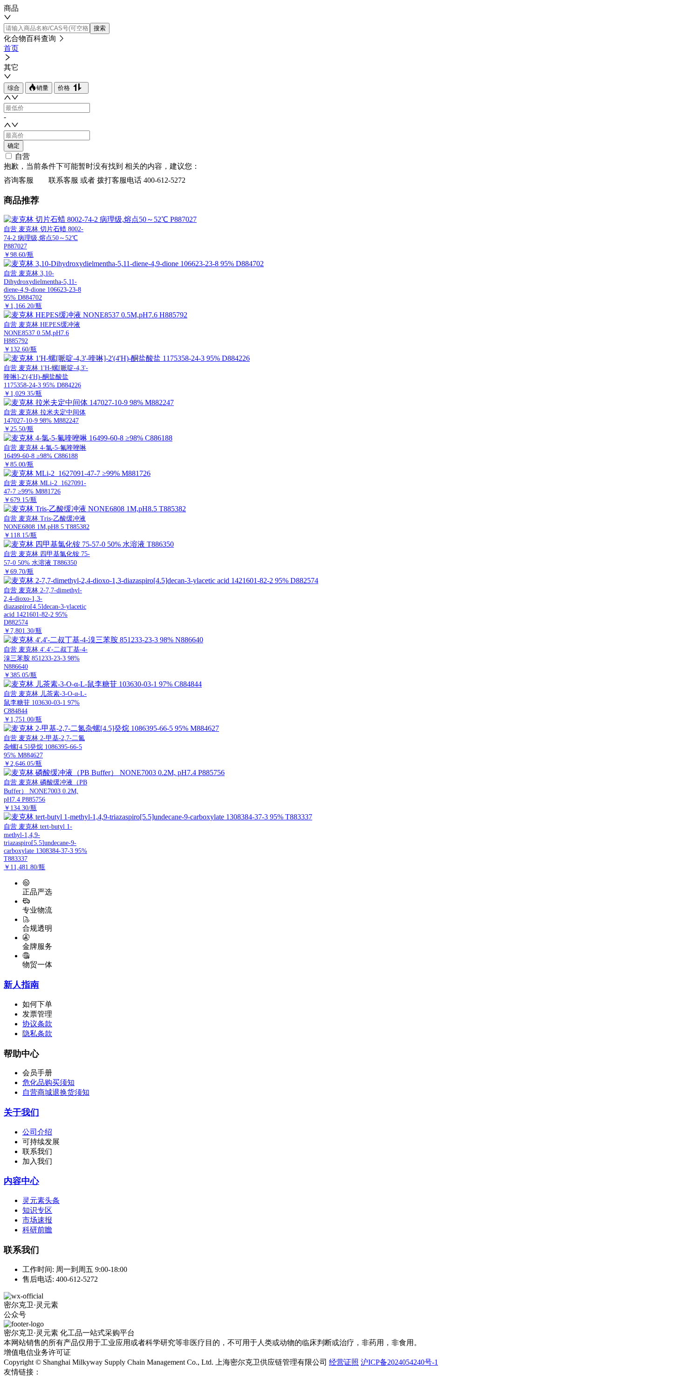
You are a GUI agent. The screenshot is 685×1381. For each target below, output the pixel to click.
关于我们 (21, 1112)
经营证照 (344, 1362)
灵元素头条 (41, 1200)
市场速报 (37, 1220)
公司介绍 (37, 1132)
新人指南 (21, 984)
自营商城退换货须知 (55, 1092)
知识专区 (37, 1210)
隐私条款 (37, 1033)
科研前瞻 (37, 1230)
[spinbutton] (47, 108)
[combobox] (342, 13)
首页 (11, 48)
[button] (7, 99)
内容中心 (21, 1181)
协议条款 (37, 1024)
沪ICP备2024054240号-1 (399, 1362)
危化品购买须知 (48, 1082)
